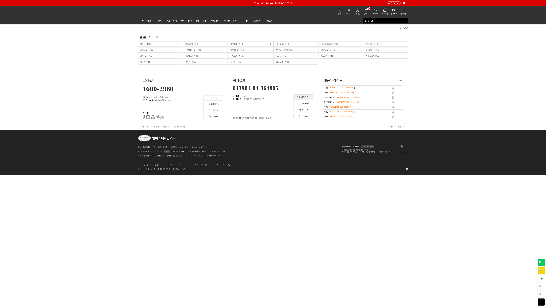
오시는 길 (156, 127)
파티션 (204, 21)
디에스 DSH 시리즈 (236, 56)
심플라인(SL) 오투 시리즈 (329, 44)
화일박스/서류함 (230, 21)
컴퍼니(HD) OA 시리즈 (193, 50)
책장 (182, 21)
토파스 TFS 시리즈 (191, 44)
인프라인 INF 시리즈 (282, 62)
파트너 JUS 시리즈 (191, 56)
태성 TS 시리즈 (145, 62)
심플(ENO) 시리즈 (146, 50)
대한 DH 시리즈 (145, 44)
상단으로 (401, 127)
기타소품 (268, 21)
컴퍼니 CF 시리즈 (146, 56)
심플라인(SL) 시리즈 (282, 44)
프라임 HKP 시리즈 (236, 44)
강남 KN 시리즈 (235, 62)
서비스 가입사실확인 (368, 146)
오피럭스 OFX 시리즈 (328, 50)
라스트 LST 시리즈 (327, 56)
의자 (175, 21)
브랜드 (160, 21)
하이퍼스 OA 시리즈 (237, 50)
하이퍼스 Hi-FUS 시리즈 (284, 50)
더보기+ (400, 81)
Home (401, 28)
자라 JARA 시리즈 (372, 56)
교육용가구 (258, 21)
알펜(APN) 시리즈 (372, 44)
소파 (197, 21)
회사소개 (145, 127)
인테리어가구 (245, 21)
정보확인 (166, 152)
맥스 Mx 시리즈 (281, 56)
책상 (168, 21)
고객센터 (390, 127)
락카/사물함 (215, 21)
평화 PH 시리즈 (190, 62)
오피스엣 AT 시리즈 (372, 50)
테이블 (189, 21)
